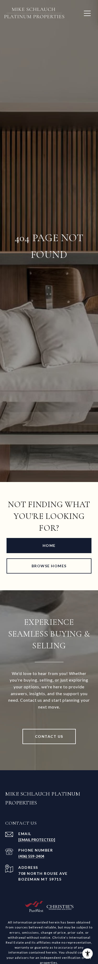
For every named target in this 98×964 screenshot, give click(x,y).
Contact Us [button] (49, 736)
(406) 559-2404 (31, 856)
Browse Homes (49, 566)
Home (49, 545)
